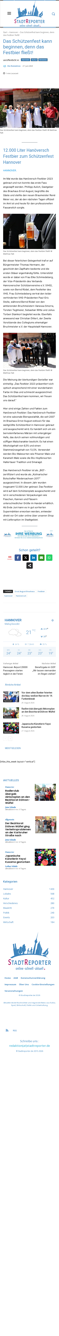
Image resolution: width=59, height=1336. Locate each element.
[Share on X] (25, 557)
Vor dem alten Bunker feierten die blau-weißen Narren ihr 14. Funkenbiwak (37, 695)
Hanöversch (21, 596)
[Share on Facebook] (18, 557)
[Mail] (41, 610)
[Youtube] (54, 610)
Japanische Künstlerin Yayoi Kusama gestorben (17, 859)
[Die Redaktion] (5, 66)
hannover (8, 596)
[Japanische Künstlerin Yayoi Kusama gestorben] (11, 728)
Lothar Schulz (11, 866)
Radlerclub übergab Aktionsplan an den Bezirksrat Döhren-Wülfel (17, 797)
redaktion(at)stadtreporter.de (29, 1046)
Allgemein (9, 819)
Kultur (34, 60)
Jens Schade (10, 807)
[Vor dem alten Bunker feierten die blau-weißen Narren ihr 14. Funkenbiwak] (11, 696)
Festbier (41, 591)
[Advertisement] (29, 1187)
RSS (15, 1030)
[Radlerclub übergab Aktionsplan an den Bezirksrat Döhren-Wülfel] (11, 712)
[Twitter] (45, 610)
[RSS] (7, 1031)
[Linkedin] (36, 610)
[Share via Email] (41, 557)
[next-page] (10, 739)
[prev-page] (5, 739)
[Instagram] (32, 610)
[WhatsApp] (49, 610)
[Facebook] (28, 610)
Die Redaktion (14, 66)
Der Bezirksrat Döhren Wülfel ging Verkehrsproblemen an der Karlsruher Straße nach (18, 829)
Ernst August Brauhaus (25, 591)
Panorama (43, 60)
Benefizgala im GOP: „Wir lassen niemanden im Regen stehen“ (44, 670)
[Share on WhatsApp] (49, 557)
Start (5, 32)
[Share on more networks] (29, 565)
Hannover (13, 32)
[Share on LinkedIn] (33, 557)
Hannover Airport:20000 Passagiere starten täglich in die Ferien (15, 670)
